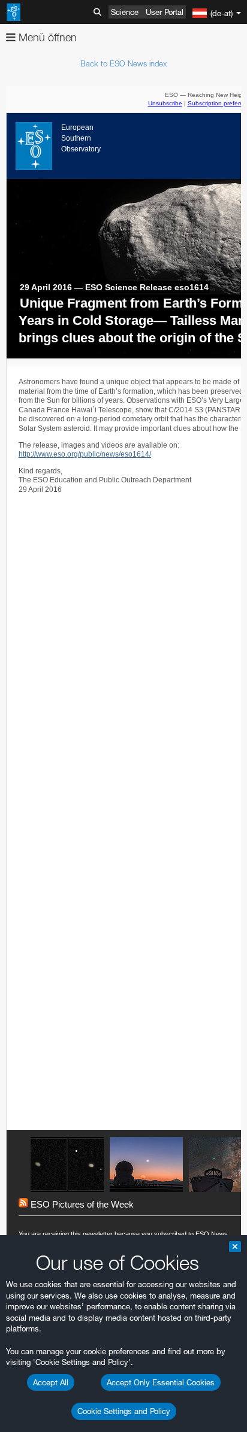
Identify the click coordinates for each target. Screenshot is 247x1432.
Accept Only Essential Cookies (161, 1382)
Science (124, 12)
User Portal (164, 12)
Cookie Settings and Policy (123, 1411)
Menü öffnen (46, 37)
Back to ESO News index (123, 63)
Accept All (50, 1382)
